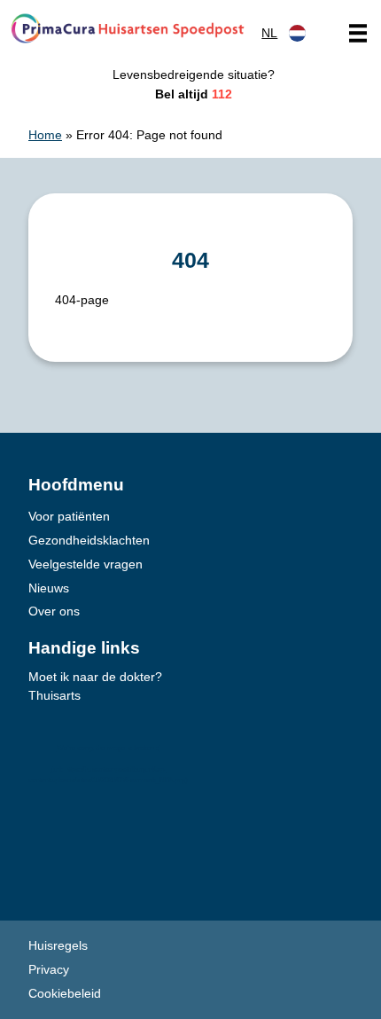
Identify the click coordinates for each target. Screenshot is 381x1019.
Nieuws (48, 588)
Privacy (48, 969)
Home (45, 135)
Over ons (54, 611)
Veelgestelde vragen (85, 564)
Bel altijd (193, 94)
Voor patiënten (69, 516)
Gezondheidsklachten (89, 540)
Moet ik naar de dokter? (95, 677)
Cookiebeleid (64, 993)
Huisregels (58, 945)
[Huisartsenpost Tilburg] (127, 28)
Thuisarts (54, 695)
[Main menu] (358, 33)
